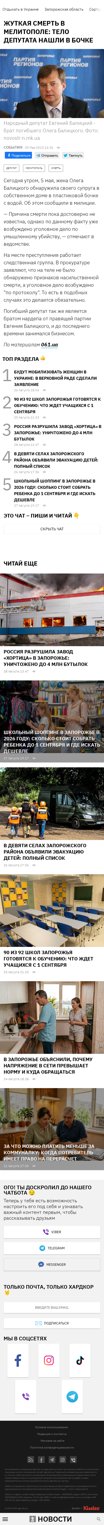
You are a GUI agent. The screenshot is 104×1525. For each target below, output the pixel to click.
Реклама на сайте (53, 1440)
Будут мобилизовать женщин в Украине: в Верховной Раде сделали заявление (55, 378)
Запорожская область (64, 9)
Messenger (56, 1264)
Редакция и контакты (52, 1434)
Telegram (56, 1248)
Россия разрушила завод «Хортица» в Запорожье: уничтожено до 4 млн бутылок (57, 433)
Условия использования (51, 1427)
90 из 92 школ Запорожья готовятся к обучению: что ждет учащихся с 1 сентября (57, 405)
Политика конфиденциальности (52, 1447)
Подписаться (56, 1323)
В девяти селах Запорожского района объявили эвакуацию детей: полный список (56, 460)
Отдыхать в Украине (20, 9)
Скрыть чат (52, 528)
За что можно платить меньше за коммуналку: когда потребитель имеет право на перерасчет (49, 1152)
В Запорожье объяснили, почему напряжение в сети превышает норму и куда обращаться (48, 1065)
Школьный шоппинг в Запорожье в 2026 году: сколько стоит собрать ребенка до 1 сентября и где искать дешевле (52, 741)
